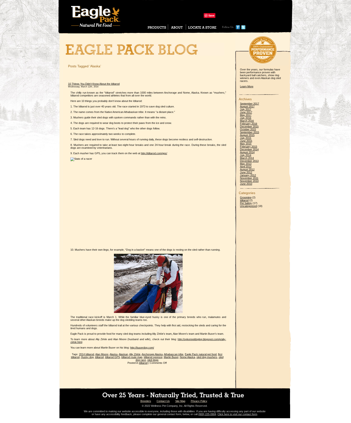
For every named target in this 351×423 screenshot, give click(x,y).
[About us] (177, 28)
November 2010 (249, 181)
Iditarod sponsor (153, 357)
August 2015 (247, 135)
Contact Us (163, 401)
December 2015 (249, 126)
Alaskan (123, 354)
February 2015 (248, 146)
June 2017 (246, 112)
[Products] (157, 27)
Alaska (113, 354)
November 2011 (249, 178)
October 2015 (248, 129)
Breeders (145, 401)
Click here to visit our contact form (237, 414)
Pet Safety (246, 203)
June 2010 (246, 183)
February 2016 (248, 123)
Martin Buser (171, 357)
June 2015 (246, 140)
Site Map (180, 401)
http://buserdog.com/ (142, 347)
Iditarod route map (131, 357)
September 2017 (249, 103)
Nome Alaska (187, 357)
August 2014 (247, 152)
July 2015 (245, 138)
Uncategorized (248, 206)
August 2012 (247, 169)
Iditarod (99, 357)
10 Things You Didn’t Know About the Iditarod (94, 83)
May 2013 (245, 163)
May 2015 (245, 143)
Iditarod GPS (112, 357)
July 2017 (245, 109)
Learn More (246, 86)
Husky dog (87, 357)
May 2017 (245, 115)
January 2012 (248, 175)
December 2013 (249, 160)
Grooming (245, 197)
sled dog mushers (207, 357)
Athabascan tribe (173, 354)
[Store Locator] (205, 28)
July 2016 (245, 117)
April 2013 (245, 166)
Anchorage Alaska (152, 354)
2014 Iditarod (86, 354)
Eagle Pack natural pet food (201, 354)
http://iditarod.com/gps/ (154, 153)
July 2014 (245, 155)
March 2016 (247, 120)
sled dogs (153, 360)
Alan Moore (101, 354)
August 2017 (247, 106)
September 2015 (249, 132)
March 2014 (247, 158)
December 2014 (249, 149)
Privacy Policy (199, 401)
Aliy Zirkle (134, 354)
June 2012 (246, 172)
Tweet (220, 15)
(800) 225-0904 (207, 414)
